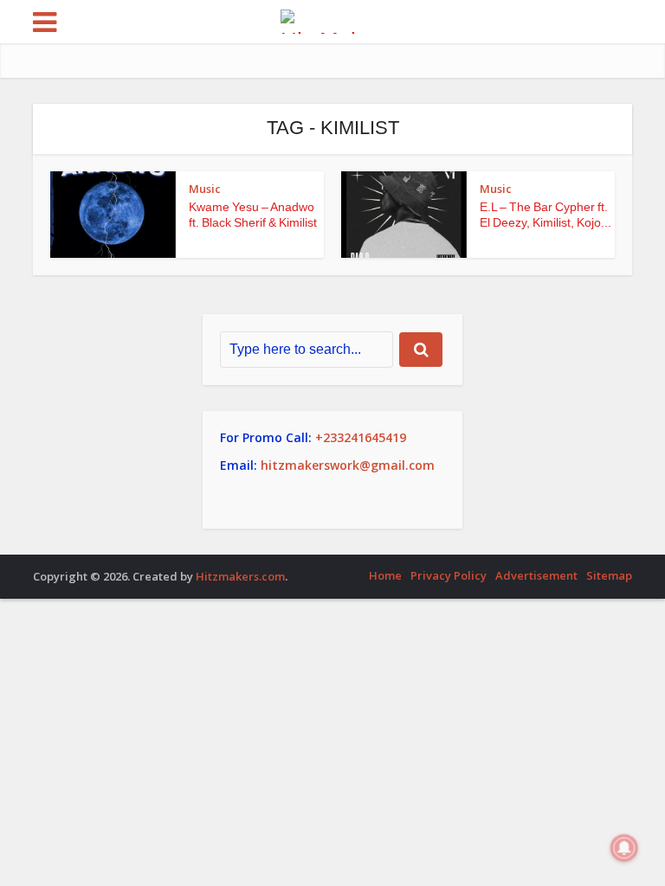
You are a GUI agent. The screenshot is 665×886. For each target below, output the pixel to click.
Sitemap (609, 575)
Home (385, 575)
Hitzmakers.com (240, 576)
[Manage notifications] (624, 848)
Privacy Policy (448, 575)
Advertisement (536, 575)
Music (205, 188)
